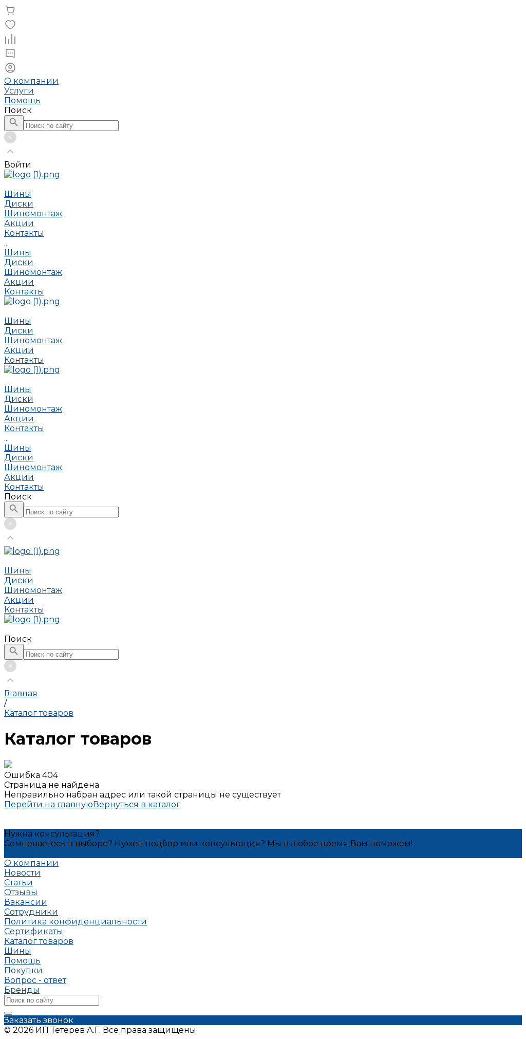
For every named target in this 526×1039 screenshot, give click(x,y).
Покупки (23, 970)
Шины (17, 252)
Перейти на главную (48, 804)
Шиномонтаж (33, 272)
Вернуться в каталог (136, 804)
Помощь (22, 100)
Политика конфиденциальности (75, 921)
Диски (18, 262)
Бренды (22, 990)
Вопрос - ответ (35, 980)
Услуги (19, 91)
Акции (19, 282)
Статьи (18, 882)
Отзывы (20, 892)
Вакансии (25, 902)
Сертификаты (33, 931)
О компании (31, 81)
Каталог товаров (38, 941)
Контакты (24, 291)
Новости (22, 873)
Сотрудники (31, 912)
